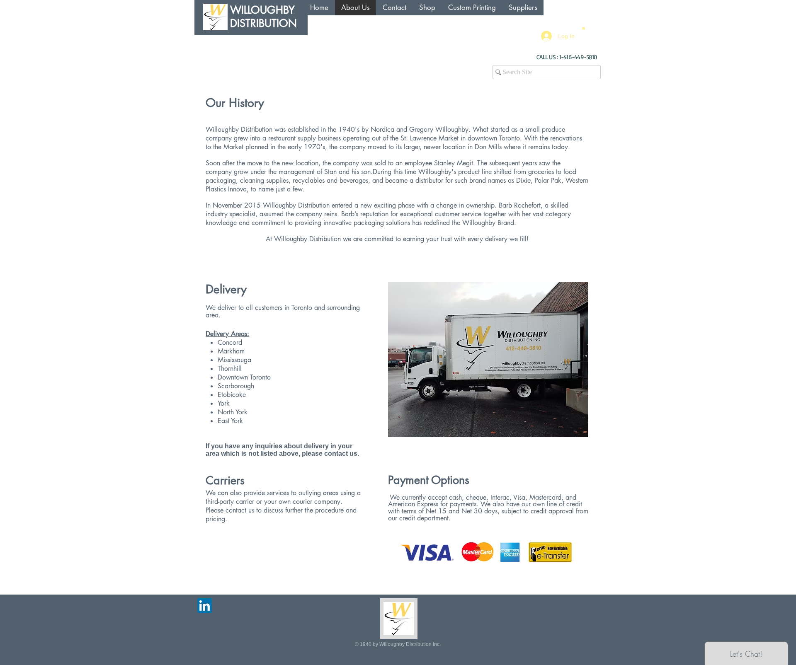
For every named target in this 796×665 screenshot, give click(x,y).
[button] (583, 27)
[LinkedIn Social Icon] (204, 605)
